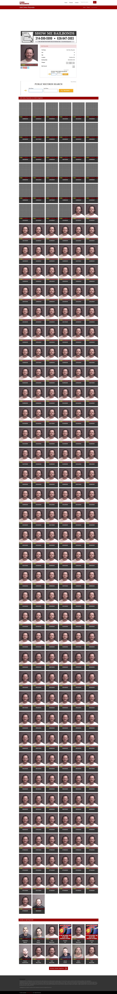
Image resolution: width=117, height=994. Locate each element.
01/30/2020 (65, 464)
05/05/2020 (25, 667)
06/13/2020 (38, 768)
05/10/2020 (92, 667)
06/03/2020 (65, 728)
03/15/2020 (92, 606)
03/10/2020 (25, 606)
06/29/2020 (92, 809)
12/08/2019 (38, 301)
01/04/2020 (52, 382)
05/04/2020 (92, 646)
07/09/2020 (65, 850)
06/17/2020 (92, 768)
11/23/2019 (25, 261)
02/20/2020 (92, 525)
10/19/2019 (65, 139)
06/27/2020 (65, 809)
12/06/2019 (92, 281)
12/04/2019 (78, 281)
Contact (76, 2)
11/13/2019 (52, 220)
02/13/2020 (78, 504)
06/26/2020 (52, 809)
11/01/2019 (52, 179)
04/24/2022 (38, 910)
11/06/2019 (38, 200)
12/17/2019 (65, 322)
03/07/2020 (65, 586)
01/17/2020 (52, 423)
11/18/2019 (38, 240)
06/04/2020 (78, 728)
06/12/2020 (25, 768)
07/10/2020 (92, 850)
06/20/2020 (52, 789)
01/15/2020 (25, 423)
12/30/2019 (65, 362)
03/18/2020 (38, 626)
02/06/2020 (65, 484)
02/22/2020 (38, 545)
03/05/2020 (38, 586)
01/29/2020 (52, 464)
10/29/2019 (92, 159)
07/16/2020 (92, 870)
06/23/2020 (92, 789)
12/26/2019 (25, 362)
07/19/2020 (65, 890)
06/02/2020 (52, 728)
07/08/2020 (52, 850)
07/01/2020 (38, 829)
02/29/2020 (52, 565)
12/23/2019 (65, 342)
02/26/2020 (92, 545)
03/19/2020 (52, 626)
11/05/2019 (25, 200)
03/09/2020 (92, 586)
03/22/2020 (92, 626)
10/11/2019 (65, 118)
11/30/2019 (38, 281)
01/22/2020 (38, 443)
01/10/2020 (52, 403)
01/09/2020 (38, 403)
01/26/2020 (92, 443)
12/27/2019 (38, 362)
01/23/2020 (52, 443)
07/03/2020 (65, 829)
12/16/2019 (52, 322)
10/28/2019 (78, 159)
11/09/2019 (78, 200)
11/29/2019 (25, 281)
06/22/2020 (78, 789)
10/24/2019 (38, 159)
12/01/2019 (52, 281)
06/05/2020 (92, 728)
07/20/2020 (92, 890)
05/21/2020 (78, 707)
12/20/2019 (25, 342)
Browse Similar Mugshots (57, 968)
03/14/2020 (78, 606)
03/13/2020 (65, 606)
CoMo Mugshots (29, 992)
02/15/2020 (25, 525)
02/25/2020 (78, 545)
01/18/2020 (65, 423)
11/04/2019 (91, 179)
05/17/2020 (25, 707)
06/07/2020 (38, 748)
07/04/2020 (78, 829)
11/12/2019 (38, 220)
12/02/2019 (65, 281)
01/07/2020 (92, 382)
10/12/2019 (78, 118)
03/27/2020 (78, 646)
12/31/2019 (78, 362)
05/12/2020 (38, 687)
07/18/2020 (52, 890)
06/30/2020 (25, 829)
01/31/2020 (78, 464)
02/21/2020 (25, 545)
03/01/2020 (65, 565)
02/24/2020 (65, 545)
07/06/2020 (25, 850)
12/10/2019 (65, 301)
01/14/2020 (92, 403)
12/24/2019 (78, 342)
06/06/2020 (25, 748)
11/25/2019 (52, 261)
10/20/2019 (78, 139)
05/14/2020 (65, 687)
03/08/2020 (78, 586)
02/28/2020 (38, 565)
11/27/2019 (78, 261)
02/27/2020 (25, 565)
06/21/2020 (65, 789)
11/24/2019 (38, 261)
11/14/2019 (65, 220)
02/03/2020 (38, 484)
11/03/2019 (78, 179)
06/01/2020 (38, 728)
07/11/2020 (25, 870)
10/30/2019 (25, 179)
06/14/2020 (52, 768)
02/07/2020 (78, 484)
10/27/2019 (65, 159)
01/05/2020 (65, 382)
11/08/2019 (65, 200)
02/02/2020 (25, 484)
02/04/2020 (52, 484)
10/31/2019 (38, 179)
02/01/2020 (92, 464)
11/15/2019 (78, 220)
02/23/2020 (52, 545)
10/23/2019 (25, 159)
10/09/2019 (38, 118)
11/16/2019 (91, 220)
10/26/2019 (52, 159)
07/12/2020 (38, 870)
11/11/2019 (25, 220)
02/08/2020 (92, 484)
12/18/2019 (78, 322)
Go (94, 2)
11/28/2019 (91, 261)
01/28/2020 (38, 464)
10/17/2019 (38, 139)
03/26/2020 (65, 646)
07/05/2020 (92, 829)
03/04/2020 (25, 586)
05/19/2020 (52, 707)
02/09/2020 (25, 504)
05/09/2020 (78, 667)
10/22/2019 (92, 139)
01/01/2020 (92, 362)
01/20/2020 (92, 423)
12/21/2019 (38, 342)
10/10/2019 (52, 118)
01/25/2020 (78, 443)
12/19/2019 (92, 322)
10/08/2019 (25, 118)
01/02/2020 (25, 382)
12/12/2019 (92, 301)
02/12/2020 (65, 504)
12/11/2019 (78, 301)
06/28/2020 (78, 809)
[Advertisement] (58, 20)
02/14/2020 (92, 504)
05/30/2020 (25, 728)
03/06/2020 (52, 586)
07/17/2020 (25, 890)
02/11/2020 (52, 504)
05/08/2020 (65, 667)
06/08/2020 (52, 748)
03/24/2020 (38, 646)
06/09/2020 (65, 748)
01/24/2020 (65, 443)
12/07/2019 (25, 301)
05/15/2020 (78, 687)
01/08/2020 (25, 403)
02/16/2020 (38, 525)
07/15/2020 (78, 870)
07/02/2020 (52, 829)
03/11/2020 (38, 606)
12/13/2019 (25, 322)
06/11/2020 (91, 748)
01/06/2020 (78, 382)
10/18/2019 (52, 139)
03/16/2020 (25, 626)
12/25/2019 (92, 342)
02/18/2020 (65, 525)
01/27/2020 (25, 464)
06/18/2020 (25, 789)
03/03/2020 (92, 565)
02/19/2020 (78, 525)
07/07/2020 (38, 850)
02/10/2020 (38, 504)
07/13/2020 (52, 870)
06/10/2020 (78, 748)
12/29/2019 (52, 362)
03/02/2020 (78, 565)
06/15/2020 (65, 768)
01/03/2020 (38, 382)
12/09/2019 (52, 301)
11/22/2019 (91, 240)
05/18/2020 (38, 707)
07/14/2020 (65, 870)
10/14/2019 (92, 118)
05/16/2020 (92, 687)
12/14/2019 (38, 322)
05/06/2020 (38, 667)
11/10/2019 (91, 200)
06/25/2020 (38, 809)
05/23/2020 (92, 707)
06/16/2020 (78, 768)
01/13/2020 (78, 403)
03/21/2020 (78, 626)
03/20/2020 (65, 626)
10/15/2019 (25, 139)
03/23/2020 (25, 646)
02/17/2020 (52, 525)
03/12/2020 (52, 606)
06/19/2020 (38, 789)
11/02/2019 (65, 179)
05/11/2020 (25, 687)
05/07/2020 (52, 667)
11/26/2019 (65, 261)
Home (66, 2)
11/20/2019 (65, 240)
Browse (71, 2)
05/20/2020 (65, 707)
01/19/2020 (78, 423)
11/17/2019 (25, 240)
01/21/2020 (25, 443)
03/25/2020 (52, 646)
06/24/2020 (25, 809)
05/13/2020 (52, 687)
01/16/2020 (38, 423)
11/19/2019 (52, 240)
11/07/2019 (52, 200)
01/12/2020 (65, 403)
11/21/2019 (78, 240)
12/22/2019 (52, 342)
